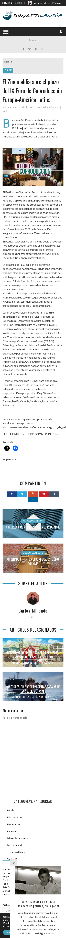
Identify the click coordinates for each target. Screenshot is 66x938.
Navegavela (9, 872)
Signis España (10, 890)
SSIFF (8, 70)
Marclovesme (10, 869)
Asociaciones (13, 824)
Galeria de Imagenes (17, 838)
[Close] (13, 862)
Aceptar (10, 932)
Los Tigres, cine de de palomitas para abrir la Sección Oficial (33, 688)
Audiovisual (12, 831)
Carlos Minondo (50, 107)
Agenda (10, 810)
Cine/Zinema (22, 662)
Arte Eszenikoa (14, 817)
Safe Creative (10, 887)
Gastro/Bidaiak (15, 845)
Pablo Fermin (9, 883)
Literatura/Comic (16, 852)
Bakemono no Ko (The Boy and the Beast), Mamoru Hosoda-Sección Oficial (33, 654)
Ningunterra (9, 876)
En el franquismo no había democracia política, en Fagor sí (38, 903)
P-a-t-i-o (7, 880)
